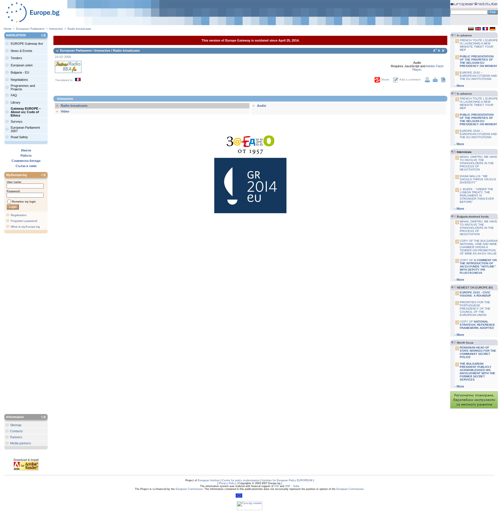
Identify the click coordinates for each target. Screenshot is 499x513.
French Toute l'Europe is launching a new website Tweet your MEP (479, 45)
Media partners (20, 443)
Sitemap (15, 425)
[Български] (471, 29)
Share (385, 79)
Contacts (16, 431)
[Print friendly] (427, 81)
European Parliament (30, 28)
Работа (26, 155)
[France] (485, 29)
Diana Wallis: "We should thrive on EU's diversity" (478, 179)
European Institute (209, 480)
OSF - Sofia (292, 486)
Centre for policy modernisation (241, 480)
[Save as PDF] (443, 81)
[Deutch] (492, 29)
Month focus (465, 342)
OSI (276, 486)
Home (8, 28)
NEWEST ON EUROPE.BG (475, 287)
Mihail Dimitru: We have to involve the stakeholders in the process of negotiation (478, 163)
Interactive (56, 28)
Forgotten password (24, 220)
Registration (19, 215)
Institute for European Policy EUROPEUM (287, 480)
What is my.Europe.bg (25, 226)
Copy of (478, 266)
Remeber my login (24, 201)
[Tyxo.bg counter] (249, 509)
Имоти (26, 150)
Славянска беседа (26, 160)
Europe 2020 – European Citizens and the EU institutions (478, 75)
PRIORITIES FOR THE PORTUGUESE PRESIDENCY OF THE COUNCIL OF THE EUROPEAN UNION (475, 309)
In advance (464, 35)
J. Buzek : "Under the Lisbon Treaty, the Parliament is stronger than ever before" (477, 195)
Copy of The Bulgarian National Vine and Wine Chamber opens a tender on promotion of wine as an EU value (479, 247)
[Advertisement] (27, 324)
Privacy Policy (227, 483)
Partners (16, 437)
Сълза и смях (26, 166)
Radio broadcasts (79, 28)
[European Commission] (238, 496)
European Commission (189, 489)
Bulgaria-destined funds (473, 216)
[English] (478, 29)
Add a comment (409, 79)
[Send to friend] (435, 81)
